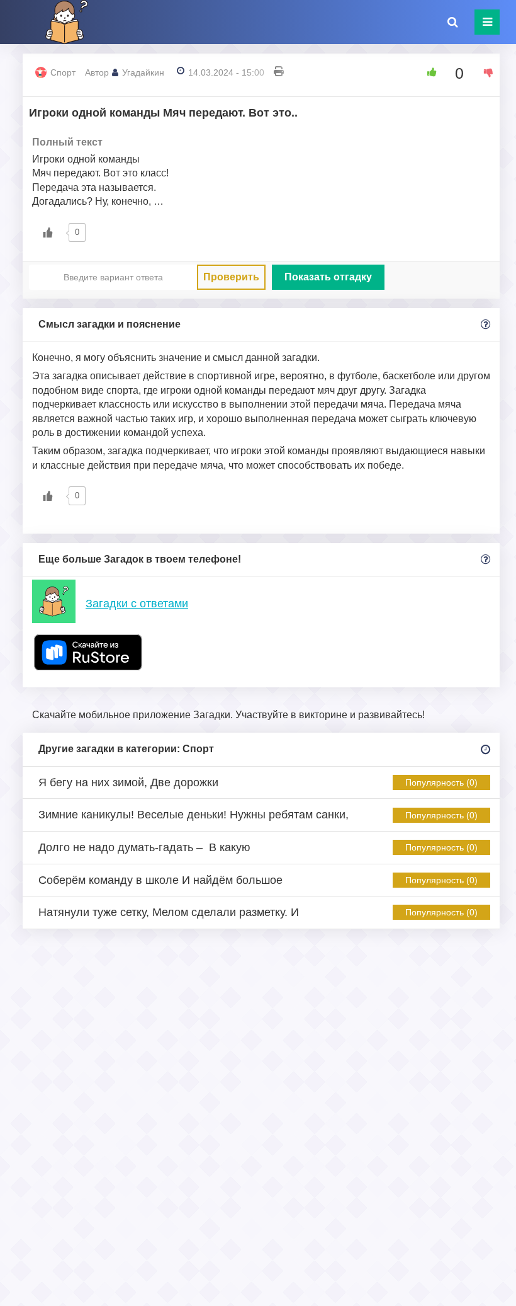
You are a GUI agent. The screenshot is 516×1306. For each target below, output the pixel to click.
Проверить (231, 277)
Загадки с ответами (137, 603)
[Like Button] (427, 72)
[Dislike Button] (483, 72)
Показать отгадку (328, 277)
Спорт (63, 72)
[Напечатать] (279, 72)
